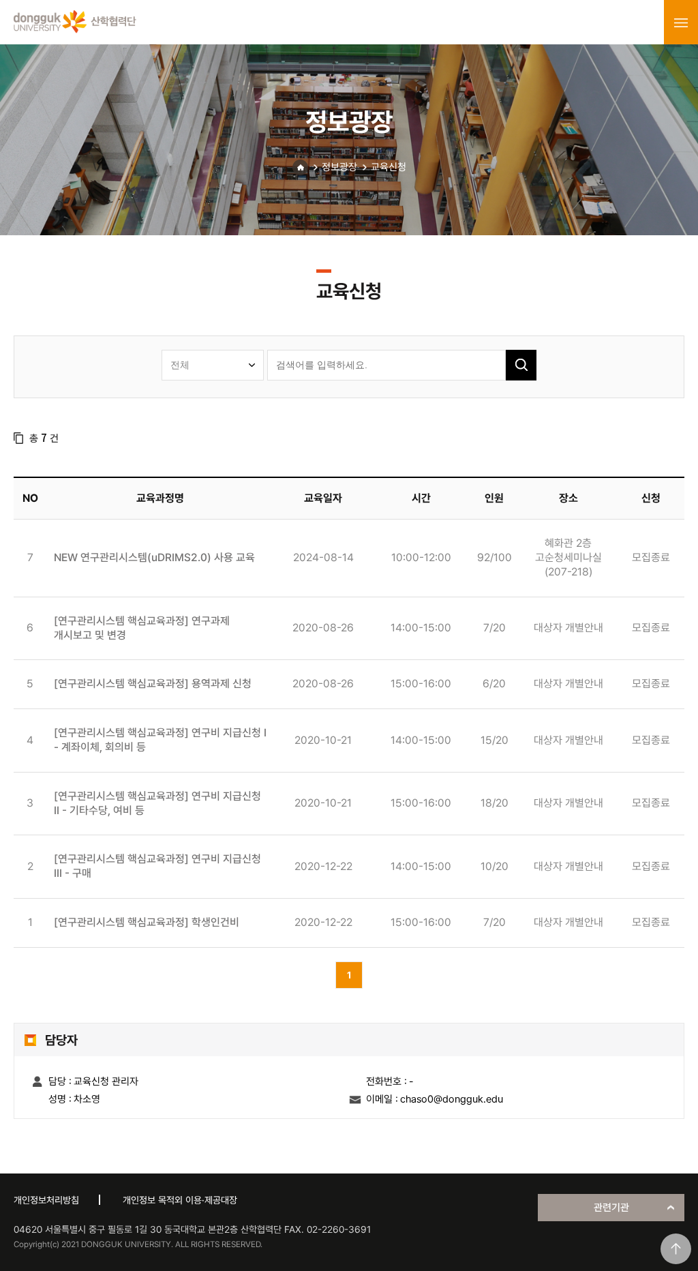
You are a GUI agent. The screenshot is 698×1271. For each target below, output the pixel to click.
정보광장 (339, 167)
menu (681, 22)
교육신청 (388, 167)
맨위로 (676, 1248)
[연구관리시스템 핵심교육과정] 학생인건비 (146, 922)
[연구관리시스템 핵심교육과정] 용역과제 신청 (153, 683)
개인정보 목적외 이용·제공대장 (180, 1200)
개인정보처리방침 (46, 1200)
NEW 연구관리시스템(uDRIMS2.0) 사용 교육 (154, 557)
